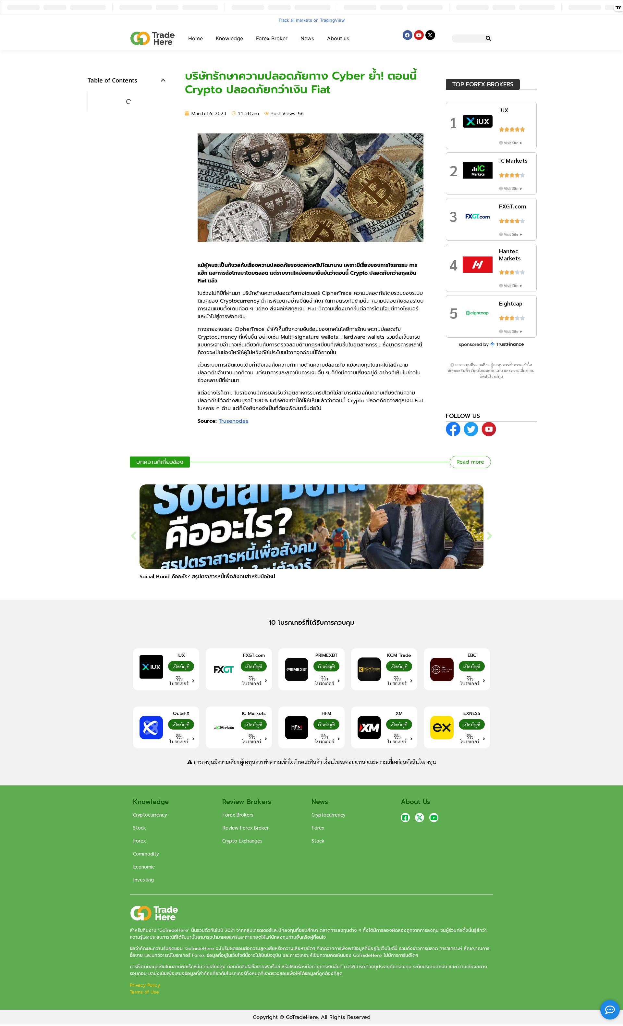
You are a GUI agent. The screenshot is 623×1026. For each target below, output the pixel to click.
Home (195, 38)
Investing (143, 879)
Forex (139, 840)
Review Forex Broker (245, 827)
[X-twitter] (430, 35)
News (307, 38)
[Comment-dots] (610, 1010)
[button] (163, 80)
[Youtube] (419, 35)
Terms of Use (144, 992)
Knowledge (229, 38)
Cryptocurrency (150, 814)
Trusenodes (233, 421)
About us (338, 38)
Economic (144, 866)
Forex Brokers (237, 814)
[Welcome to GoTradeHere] (152, 38)
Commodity (146, 853)
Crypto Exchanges (242, 840)
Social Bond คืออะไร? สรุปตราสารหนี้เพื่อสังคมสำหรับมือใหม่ (207, 577)
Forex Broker (271, 38)
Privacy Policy (146, 985)
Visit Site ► (513, 142)
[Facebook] (407, 35)
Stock (139, 827)
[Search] (488, 38)
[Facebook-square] (405, 817)
